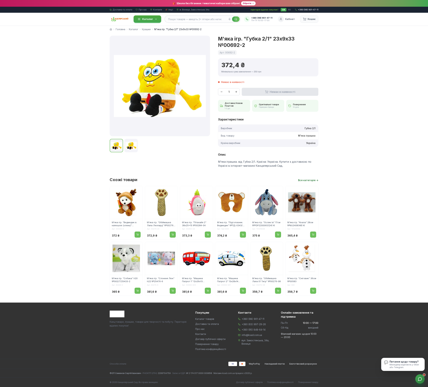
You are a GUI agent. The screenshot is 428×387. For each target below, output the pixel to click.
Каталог (147, 19)
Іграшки (146, 29)
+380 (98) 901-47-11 (253, 318)
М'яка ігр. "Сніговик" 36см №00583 (301, 280)
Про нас (143, 9)
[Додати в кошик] (138, 235)
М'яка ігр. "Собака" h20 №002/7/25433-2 (125, 280)
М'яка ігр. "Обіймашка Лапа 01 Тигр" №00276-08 (266, 280)
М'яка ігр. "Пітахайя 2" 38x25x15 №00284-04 (194, 224)
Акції (170, 9)
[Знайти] (236, 19)
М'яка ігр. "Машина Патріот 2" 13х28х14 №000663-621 (227, 280)
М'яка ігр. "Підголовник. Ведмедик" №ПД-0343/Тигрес (230, 224)
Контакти (157, 9)
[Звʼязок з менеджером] (420, 379)
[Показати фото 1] (116, 145)
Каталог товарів (204, 318)
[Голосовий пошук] (230, 19)
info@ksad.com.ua (252, 335)
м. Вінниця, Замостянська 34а (194, 9)
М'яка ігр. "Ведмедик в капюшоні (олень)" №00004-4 (124, 224)
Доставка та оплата (122, 9)
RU (289, 9)
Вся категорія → (308, 180)
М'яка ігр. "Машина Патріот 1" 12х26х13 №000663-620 (192, 280)
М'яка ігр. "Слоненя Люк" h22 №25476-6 (160, 280)
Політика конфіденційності (210, 349)
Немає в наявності (282, 91)
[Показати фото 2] (131, 145)
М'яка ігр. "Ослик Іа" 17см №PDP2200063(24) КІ (266, 224)
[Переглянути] (138, 190)
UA (283, 9)
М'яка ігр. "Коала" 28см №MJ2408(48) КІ (300, 224)
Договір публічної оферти (210, 339)
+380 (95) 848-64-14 (253, 329)
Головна (120, 29)
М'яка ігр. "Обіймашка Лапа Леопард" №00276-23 (160, 224)
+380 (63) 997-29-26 (254, 324)
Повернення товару (207, 344)
